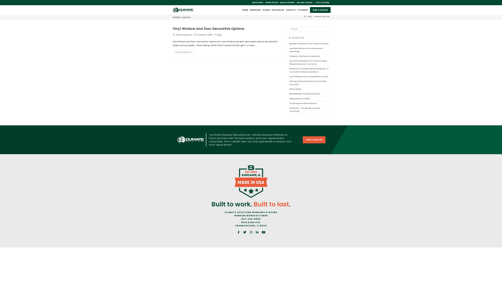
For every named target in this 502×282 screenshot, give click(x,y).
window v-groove (321, 16)
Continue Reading (185, 51)
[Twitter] (245, 232)
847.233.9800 (323, 2)
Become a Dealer (304, 2)
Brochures (257, 2)
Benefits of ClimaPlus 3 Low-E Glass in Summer (309, 43)
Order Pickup (271, 2)
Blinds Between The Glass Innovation (304, 94)
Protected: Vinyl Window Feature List (304, 56)
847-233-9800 (251, 219)
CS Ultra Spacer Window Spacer (303, 103)
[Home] (305, 16)
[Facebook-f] (238, 232)
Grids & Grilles (295, 89)
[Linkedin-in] (257, 232)
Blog (219, 35)
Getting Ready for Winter (299, 98)
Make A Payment (287, 2)
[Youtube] (263, 232)
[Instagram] (251, 232)
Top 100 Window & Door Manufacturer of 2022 (308, 76)
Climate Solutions (184, 35)
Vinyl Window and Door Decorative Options (208, 29)
